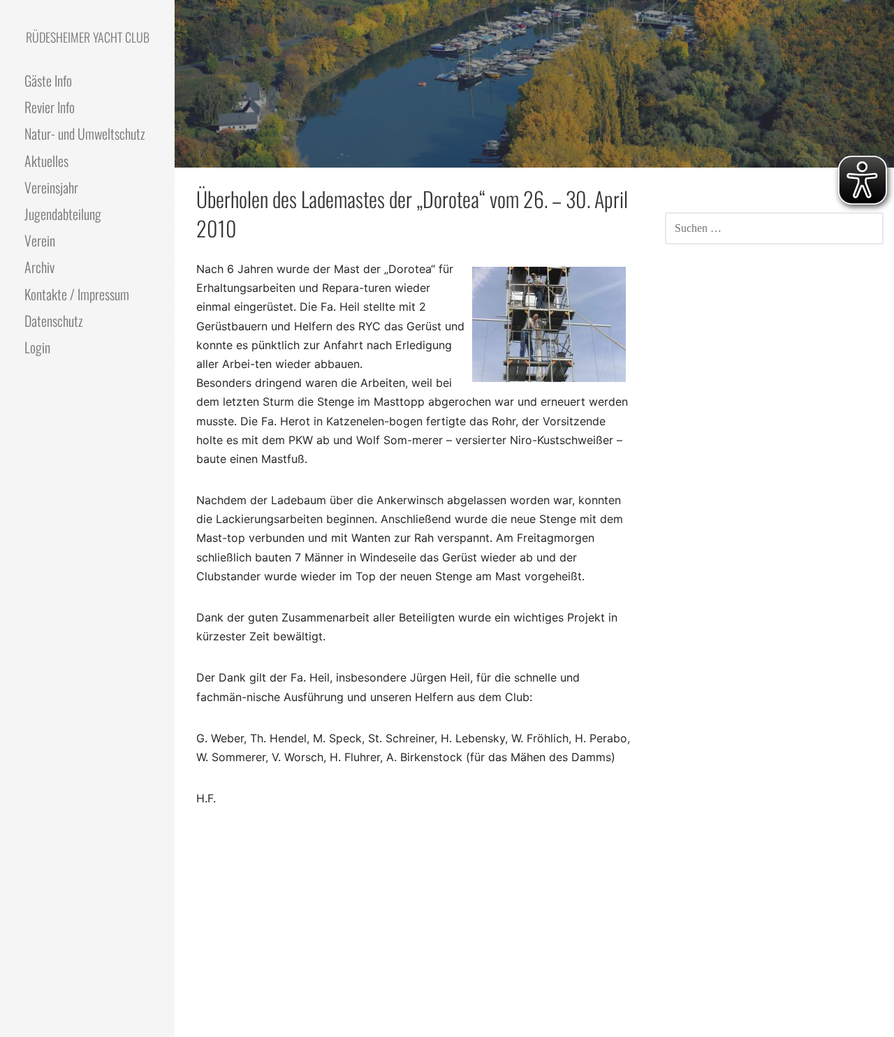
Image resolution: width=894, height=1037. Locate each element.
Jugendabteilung (62, 213)
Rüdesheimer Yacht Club (87, 37)
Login (37, 347)
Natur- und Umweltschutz (84, 133)
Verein (39, 240)
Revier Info (49, 106)
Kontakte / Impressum (76, 294)
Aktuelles (46, 160)
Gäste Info (48, 80)
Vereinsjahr (51, 187)
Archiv (39, 266)
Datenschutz (53, 320)
